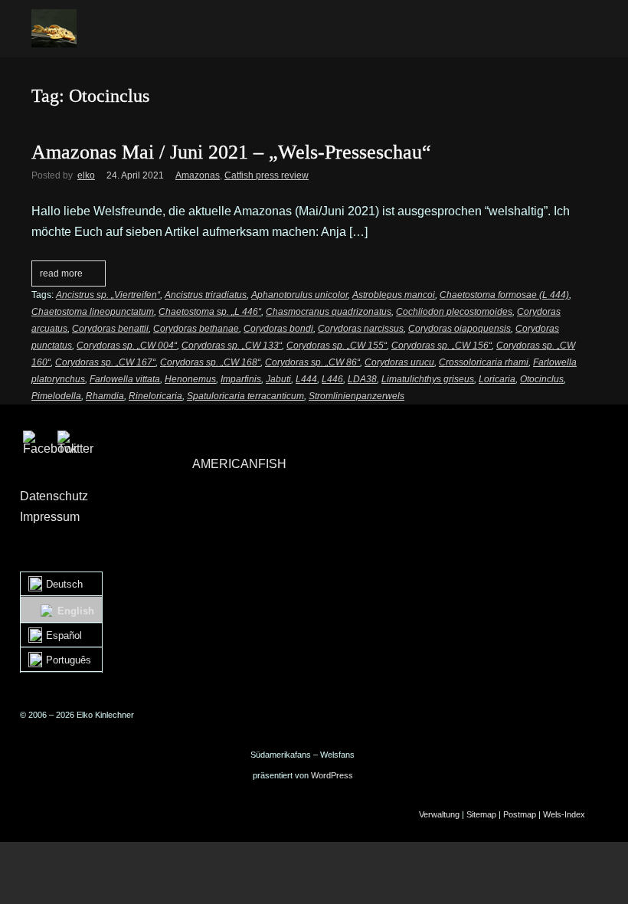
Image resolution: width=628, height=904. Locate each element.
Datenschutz (54, 496)
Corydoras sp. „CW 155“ (336, 345)
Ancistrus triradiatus (206, 295)
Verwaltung (439, 814)
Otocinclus (542, 379)
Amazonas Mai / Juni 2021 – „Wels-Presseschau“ (231, 152)
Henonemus (190, 379)
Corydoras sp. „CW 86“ (312, 362)
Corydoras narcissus (361, 328)
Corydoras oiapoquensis (459, 328)
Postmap (519, 814)
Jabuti (278, 379)
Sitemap (481, 814)
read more (61, 273)
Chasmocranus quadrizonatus (328, 311)
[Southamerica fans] (54, 28)
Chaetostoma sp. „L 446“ (210, 311)
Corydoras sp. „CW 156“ (441, 345)
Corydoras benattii (110, 328)
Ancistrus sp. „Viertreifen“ (108, 295)
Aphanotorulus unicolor (299, 295)
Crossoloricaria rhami (483, 362)
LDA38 (362, 379)
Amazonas (197, 175)
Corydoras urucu (399, 362)
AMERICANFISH (239, 463)
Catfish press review (266, 175)
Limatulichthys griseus (427, 379)
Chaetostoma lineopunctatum (92, 311)
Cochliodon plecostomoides (454, 311)
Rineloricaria (155, 396)
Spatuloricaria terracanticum (245, 396)
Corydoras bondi (278, 328)
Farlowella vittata (125, 379)
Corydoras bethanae (196, 328)
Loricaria (497, 379)
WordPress (332, 775)
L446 (332, 379)
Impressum (50, 516)
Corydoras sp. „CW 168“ (210, 362)
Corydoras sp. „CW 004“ (127, 345)
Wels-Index (564, 814)
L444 (306, 379)
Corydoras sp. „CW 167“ (105, 362)
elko (86, 175)
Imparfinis (241, 379)
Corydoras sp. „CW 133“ (232, 345)
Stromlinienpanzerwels (356, 396)
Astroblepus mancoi (393, 295)
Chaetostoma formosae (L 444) (504, 295)
